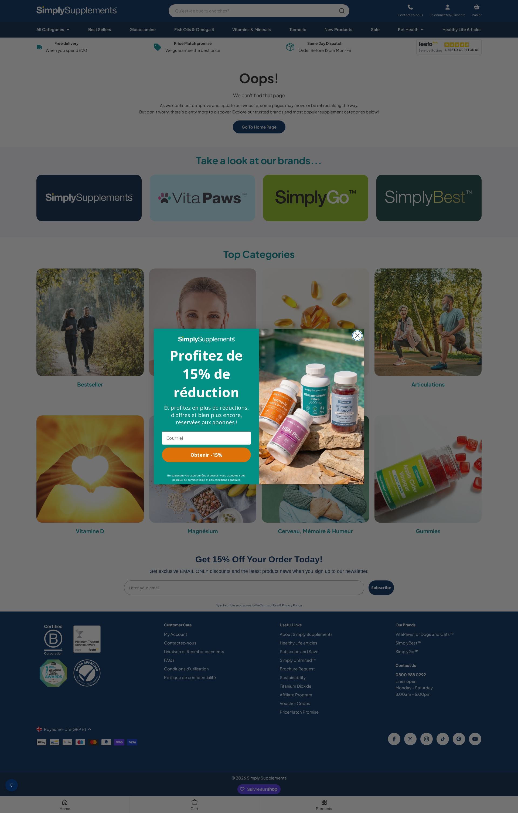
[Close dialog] (357, 335)
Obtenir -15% (206, 455)
